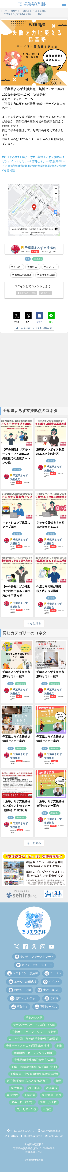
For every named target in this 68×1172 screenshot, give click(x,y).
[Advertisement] (34, 369)
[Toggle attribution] (56, 229)
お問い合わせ (55, 1136)
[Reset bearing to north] (55, 198)
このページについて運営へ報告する (35, 328)
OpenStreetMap (37, 232)
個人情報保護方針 (33, 1136)
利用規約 (12, 1136)
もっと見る (34, 623)
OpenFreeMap (29, 228)
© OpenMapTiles (45, 228)
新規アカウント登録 (27, 293)
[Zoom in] (55, 188)
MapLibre (16, 228)
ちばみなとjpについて (22, 1130)
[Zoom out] (55, 193)
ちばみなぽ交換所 (50, 1130)
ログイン (46, 293)
